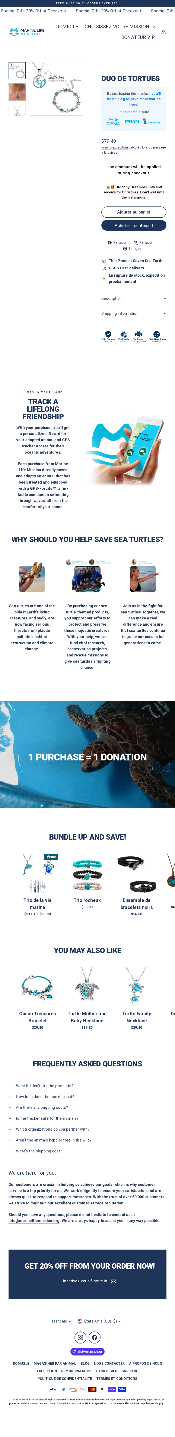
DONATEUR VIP (138, 37)
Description (111, 298)
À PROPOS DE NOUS (145, 1363)
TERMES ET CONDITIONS (116, 1379)
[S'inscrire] (112, 1281)
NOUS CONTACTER (109, 1363)
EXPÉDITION (47, 1371)
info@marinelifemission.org (34, 1220)
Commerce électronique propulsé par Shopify (137, 1403)
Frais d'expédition (114, 147)
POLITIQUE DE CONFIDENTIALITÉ (65, 1379)
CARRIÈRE (130, 1371)
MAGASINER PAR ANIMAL (55, 1363)
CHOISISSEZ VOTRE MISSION (117, 26)
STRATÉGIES (106, 1371)
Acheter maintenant (134, 225)
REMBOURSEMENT (76, 1371)
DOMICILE (67, 26)
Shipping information (120, 313)
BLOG (85, 1363)
